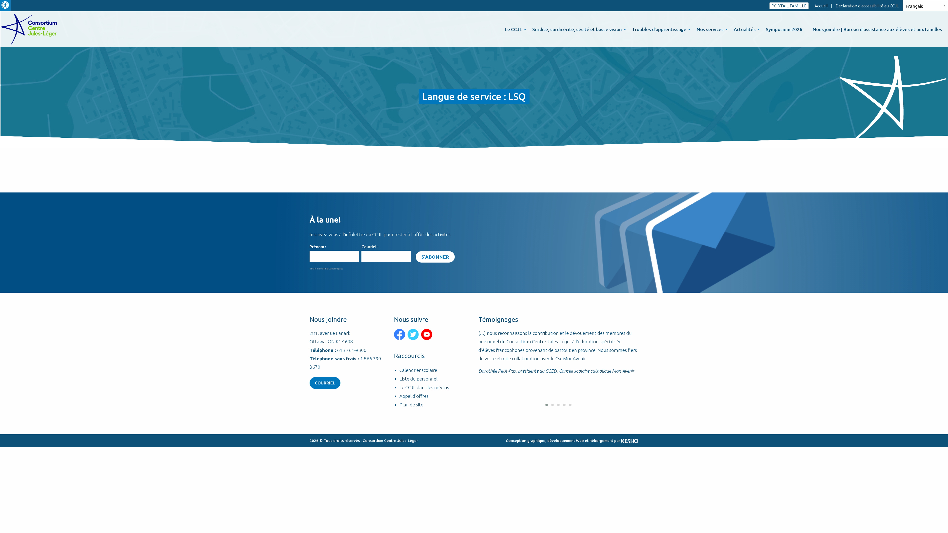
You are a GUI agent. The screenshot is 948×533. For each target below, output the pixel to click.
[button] (547, 404)
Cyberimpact (336, 268)
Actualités (745, 29)
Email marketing (319, 268)
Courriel (325, 383)
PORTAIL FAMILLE (789, 5)
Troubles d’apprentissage (659, 29)
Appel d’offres (414, 396)
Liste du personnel (418, 379)
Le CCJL (513, 29)
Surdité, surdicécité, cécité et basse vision (577, 29)
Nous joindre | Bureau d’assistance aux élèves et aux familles (877, 29)
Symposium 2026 (784, 29)
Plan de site (411, 404)
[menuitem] (514, 29)
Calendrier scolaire (418, 370)
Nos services (710, 29)
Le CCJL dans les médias (424, 387)
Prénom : (318, 247)
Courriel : (369, 247)
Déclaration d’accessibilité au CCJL (867, 5)
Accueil (821, 5)
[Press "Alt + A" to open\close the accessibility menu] (5, 5)
